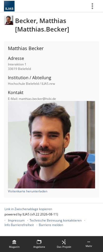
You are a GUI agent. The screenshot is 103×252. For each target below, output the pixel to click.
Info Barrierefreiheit (19, 225)
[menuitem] (14, 244)
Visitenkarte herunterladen (27, 191)
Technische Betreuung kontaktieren (56, 220)
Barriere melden (51, 225)
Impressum (16, 220)
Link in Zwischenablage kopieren (28, 209)
